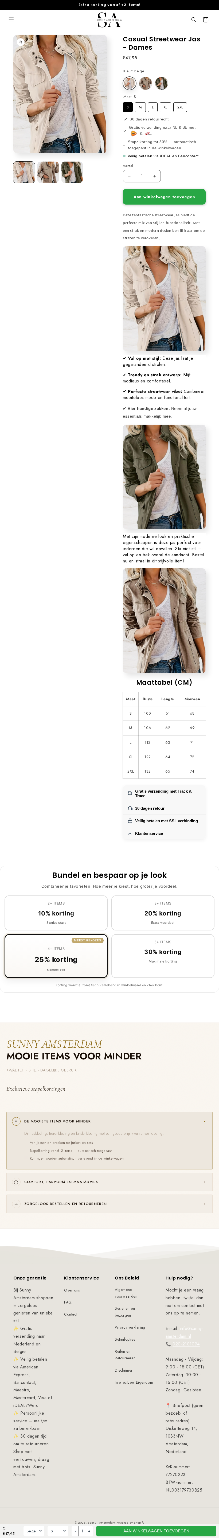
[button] (11, 20)
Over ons (72, 1290)
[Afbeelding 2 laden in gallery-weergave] (48, 172)
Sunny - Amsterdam (101, 1522)
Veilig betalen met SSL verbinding (166, 821)
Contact (70, 1314)
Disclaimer (124, 1370)
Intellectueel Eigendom (134, 1382)
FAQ (68, 1302)
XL (165, 106)
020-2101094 (186, 1344)
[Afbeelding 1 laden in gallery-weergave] (24, 172)
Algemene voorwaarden (126, 1293)
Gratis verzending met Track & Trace (163, 793)
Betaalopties (125, 1339)
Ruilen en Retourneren (125, 1355)
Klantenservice (149, 833)
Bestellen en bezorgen (125, 1312)
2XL (180, 106)
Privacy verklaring (130, 1327)
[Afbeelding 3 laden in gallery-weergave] (72, 172)
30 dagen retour (150, 808)
